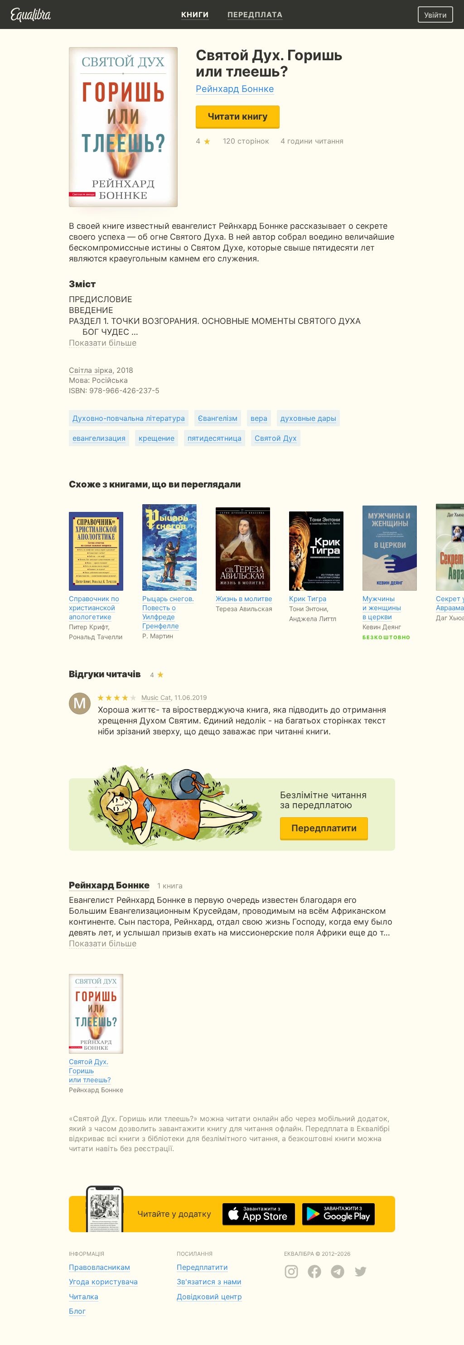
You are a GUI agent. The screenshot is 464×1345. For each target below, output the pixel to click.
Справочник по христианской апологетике (94, 607)
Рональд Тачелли (95, 637)
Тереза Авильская (244, 608)
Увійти (435, 14)
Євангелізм (217, 418)
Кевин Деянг (381, 627)
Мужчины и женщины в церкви (381, 607)
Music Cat (156, 697)
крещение (156, 438)
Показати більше (102, 342)
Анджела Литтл (312, 618)
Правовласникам (99, 1267)
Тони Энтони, (309, 608)
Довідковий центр (209, 1296)
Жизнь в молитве (244, 598)
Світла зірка (90, 370)
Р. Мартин (157, 636)
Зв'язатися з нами (209, 1281)
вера (259, 418)
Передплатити (324, 828)
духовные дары (308, 418)
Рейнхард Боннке (235, 88)
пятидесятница (215, 438)
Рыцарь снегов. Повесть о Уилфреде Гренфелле (168, 612)
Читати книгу (238, 116)
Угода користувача (103, 1281)
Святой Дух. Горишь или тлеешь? (90, 1070)
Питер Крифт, (89, 627)
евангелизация (99, 438)
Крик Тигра (307, 598)
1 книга (126, 885)
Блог (77, 1311)
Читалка (83, 1296)
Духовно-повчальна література (128, 418)
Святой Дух (276, 438)
